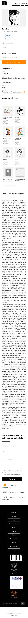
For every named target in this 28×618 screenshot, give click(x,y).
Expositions (14, 538)
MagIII (14, 527)
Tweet (7, 37)
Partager (7, 35)
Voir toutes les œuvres (9, 186)
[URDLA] (4, 3)
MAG (14, 3)
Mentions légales (14, 615)
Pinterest (7, 39)
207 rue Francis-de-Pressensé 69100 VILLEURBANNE (14, 593)
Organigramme (14, 524)
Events (14, 550)
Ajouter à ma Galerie (9, 43)
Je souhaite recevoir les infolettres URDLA (12, 474)
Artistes (14, 531)
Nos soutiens (14, 546)
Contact (14, 512)
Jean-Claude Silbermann (13, 194)
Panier (14, 520)
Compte (14, 516)
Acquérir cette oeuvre (14, 62)
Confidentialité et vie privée (14, 611)
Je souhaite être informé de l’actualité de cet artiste (11, 471)
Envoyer (12, 479)
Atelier (18, 3)
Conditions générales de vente (14, 613)
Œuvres (22, 3)
